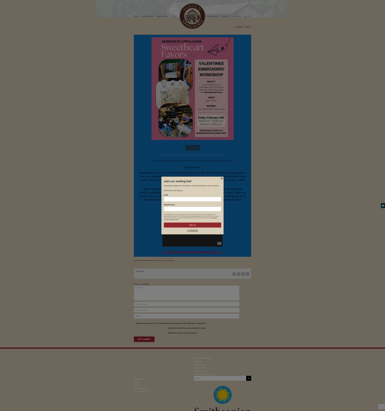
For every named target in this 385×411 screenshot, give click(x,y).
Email (166, 195)
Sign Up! (192, 225)
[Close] (222, 178)
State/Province (169, 205)
